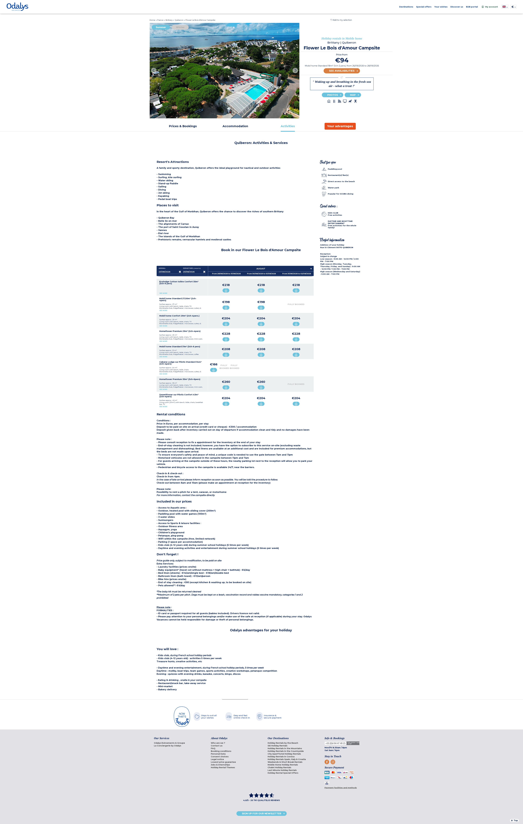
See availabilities (342, 70)
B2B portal (472, 6)
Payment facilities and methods (341, 788)
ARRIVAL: (162, 268)
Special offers (423, 6)
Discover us (456, 6)
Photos (332, 95)
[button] (341, 20)
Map (353, 95)
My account (491, 6)
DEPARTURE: (192, 268)
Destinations (406, 6)
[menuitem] (179, 743)
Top (516, 820)
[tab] (183, 126)
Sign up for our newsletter (261, 813)
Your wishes (441, 6)
